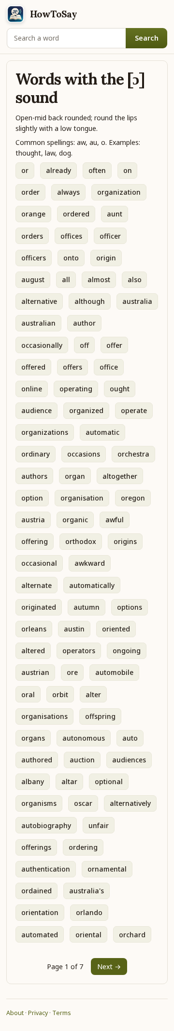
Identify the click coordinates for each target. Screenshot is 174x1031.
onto (71, 257)
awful (114, 519)
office (109, 367)
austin (74, 628)
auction (82, 759)
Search (147, 38)
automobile (114, 672)
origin (106, 257)
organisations (44, 716)
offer (114, 345)
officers (33, 257)
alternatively (130, 803)
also (135, 279)
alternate (36, 585)
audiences (129, 759)
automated (39, 934)
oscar (83, 803)
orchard (132, 934)
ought (120, 388)
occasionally (41, 345)
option (32, 497)
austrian (35, 672)
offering (34, 541)
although (89, 301)
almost (98, 279)
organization (119, 192)
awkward (89, 563)
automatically (92, 585)
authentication (45, 868)
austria (33, 519)
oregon (133, 497)
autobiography (46, 825)
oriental (88, 934)
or (25, 170)
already (58, 170)
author (84, 323)
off (84, 345)
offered (33, 367)
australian (38, 323)
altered (33, 650)
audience (36, 410)
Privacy (38, 1013)
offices (71, 236)
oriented (116, 628)
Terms (61, 1013)
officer (110, 236)
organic (75, 519)
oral (28, 694)
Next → (109, 966)
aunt (114, 213)
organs (33, 738)
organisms (39, 803)
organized (86, 410)
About (15, 1013)
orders (32, 236)
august (32, 279)
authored (36, 759)
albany (32, 781)
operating (75, 388)
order (30, 192)
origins (125, 541)
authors (34, 476)
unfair (98, 825)
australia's (86, 890)
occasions (83, 453)
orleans (33, 628)
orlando (89, 912)
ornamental (107, 868)
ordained (36, 890)
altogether (119, 476)
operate (134, 410)
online (31, 388)
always (68, 192)
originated (38, 607)
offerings (36, 847)
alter (93, 694)
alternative (39, 301)
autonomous (83, 738)
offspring (100, 716)
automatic (102, 432)
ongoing (127, 650)
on (127, 170)
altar (69, 781)
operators (78, 650)
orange (33, 213)
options (129, 607)
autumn (86, 607)
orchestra (133, 453)
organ (75, 476)
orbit (60, 694)
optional (109, 781)
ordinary (35, 453)
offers (72, 367)
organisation (81, 497)
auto (130, 738)
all (66, 279)
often (97, 170)
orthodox (80, 541)
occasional (39, 563)
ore (72, 672)
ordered (76, 213)
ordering (83, 847)
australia (137, 301)
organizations (44, 432)
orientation (39, 912)
